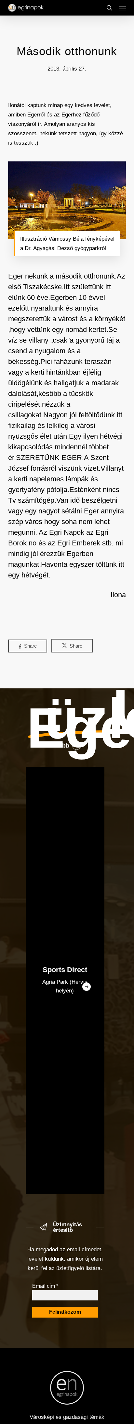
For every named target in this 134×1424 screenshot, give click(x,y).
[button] (122, 8)
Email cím (45, 1286)
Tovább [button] (59, 745)
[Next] (86, 986)
